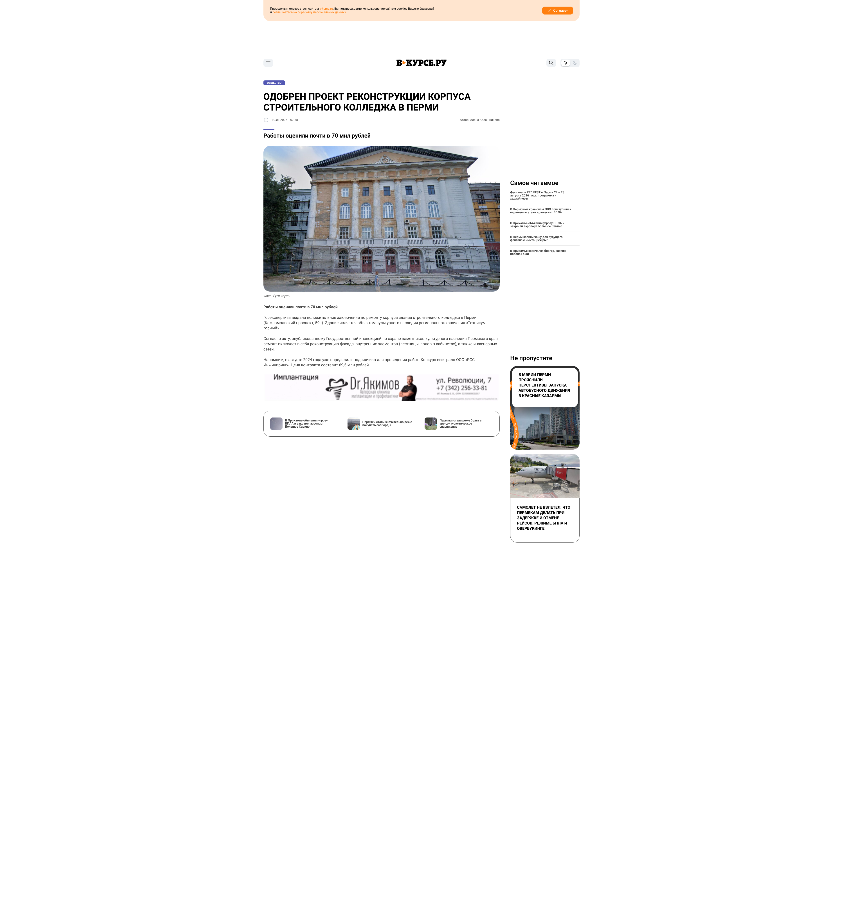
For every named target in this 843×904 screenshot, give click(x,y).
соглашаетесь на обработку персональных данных (309, 12)
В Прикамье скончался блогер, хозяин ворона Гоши (538, 252)
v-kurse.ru (326, 9)
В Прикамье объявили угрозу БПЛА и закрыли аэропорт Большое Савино (537, 225)
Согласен (561, 10)
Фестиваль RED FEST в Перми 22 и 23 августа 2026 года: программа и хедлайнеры (537, 195)
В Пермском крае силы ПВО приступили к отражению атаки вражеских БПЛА (540, 211)
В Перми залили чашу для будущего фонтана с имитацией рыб (536, 239)
